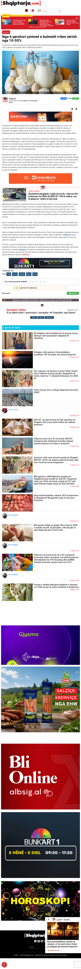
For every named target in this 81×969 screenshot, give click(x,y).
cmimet (15, 274)
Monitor (26, 255)
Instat (8, 274)
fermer (35, 274)
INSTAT (67, 235)
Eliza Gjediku (13, 515)
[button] (4, 964)
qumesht (22, 274)
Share (64, 98)
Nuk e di (49, 317)
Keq (41, 317)
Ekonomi (6, 32)
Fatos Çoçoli (13, 410)
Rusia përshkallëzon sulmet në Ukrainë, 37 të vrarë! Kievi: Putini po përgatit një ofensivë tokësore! (62, 944)
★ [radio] (29, 281)
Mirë (33, 317)
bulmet (29, 274)
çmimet (22, 249)
